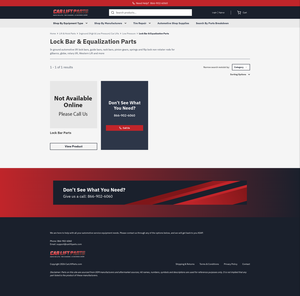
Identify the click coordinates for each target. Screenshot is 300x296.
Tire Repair (139, 23)
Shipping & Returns (185, 264)
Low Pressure (129, 33)
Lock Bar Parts (60, 133)
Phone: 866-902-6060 (61, 241)
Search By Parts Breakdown (212, 23)
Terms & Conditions (209, 264)
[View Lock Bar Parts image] (73, 104)
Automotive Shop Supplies (173, 23)
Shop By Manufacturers (108, 23)
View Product (73, 146)
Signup (222, 12)
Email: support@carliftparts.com (66, 244)
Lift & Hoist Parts (67, 33)
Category (238, 67)
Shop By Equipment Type (68, 23)
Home (53, 33)
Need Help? (152, 3)
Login (214, 12)
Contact (246, 264)
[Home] (71, 12)
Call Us (126, 128)
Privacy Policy (230, 264)
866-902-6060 (124, 115)
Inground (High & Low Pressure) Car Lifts (99, 33)
